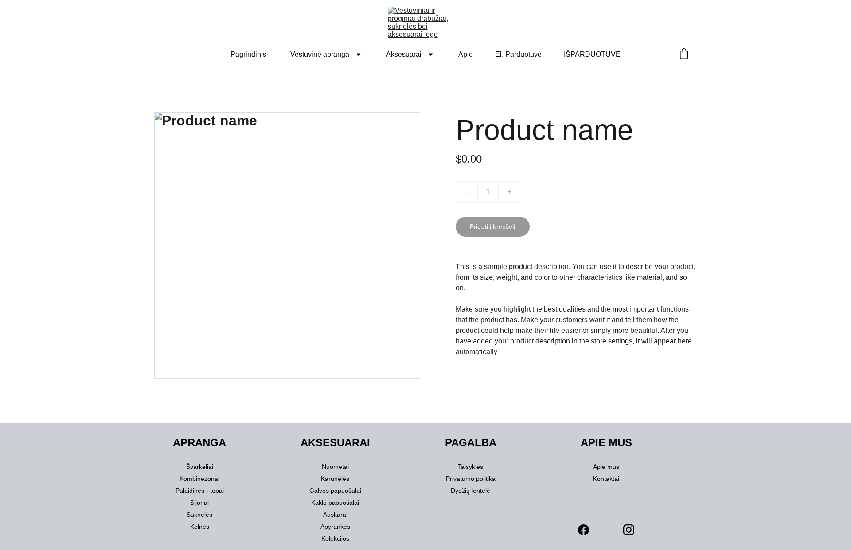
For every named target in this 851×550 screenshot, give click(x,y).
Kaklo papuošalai (335, 502)
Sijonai (199, 502)
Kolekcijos (335, 538)
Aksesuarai (404, 54)
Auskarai (335, 514)
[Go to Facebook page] (583, 529)
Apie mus (606, 466)
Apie (465, 54)
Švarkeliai (199, 466)
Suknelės (199, 514)
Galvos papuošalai (335, 490)
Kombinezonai (199, 478)
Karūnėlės (335, 478)
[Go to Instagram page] (628, 529)
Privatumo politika (471, 478)
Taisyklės (470, 466)
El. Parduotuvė (518, 54)
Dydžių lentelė (470, 490)
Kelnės (199, 526)
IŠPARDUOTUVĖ (592, 54)
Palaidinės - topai (200, 490)
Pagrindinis (248, 54)
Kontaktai (606, 478)
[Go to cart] (684, 54)
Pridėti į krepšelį (492, 226)
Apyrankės (335, 526)
